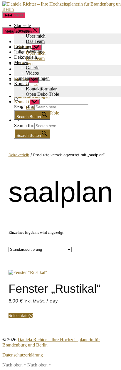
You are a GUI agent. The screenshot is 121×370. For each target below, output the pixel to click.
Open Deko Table (42, 94)
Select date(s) (21, 315)
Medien (21, 62)
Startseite (22, 25)
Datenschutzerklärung (22, 354)
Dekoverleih (25, 57)
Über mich (36, 35)
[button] (17, 101)
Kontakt (21, 83)
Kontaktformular (41, 88)
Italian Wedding (28, 51)
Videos (32, 72)
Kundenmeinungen (32, 78)
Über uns (22, 30)
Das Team (35, 41)
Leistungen (24, 46)
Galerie (32, 67)
